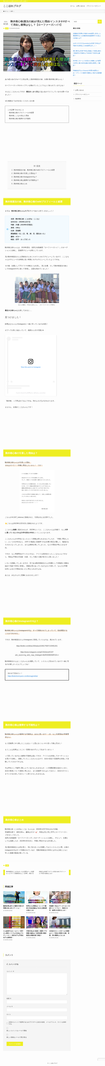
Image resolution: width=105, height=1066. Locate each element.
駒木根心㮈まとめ (20, 184)
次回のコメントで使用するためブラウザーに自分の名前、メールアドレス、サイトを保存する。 (37, 1023)
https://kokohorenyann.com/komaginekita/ (23, 676)
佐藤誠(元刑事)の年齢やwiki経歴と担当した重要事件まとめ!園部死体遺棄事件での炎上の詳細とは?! (87, 36)
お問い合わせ (79, 90)
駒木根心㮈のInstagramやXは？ (25, 177)
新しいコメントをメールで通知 (17, 1030)
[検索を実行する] (100, 22)
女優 (7, 28)
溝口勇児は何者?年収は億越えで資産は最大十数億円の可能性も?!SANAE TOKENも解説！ (87, 53)
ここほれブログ (12, 6)
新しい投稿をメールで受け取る (17, 1037)
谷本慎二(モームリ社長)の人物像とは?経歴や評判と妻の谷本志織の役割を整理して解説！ (87, 63)
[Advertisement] (37, 140)
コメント (10, 971)
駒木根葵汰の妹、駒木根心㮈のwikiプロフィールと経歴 (34, 170)
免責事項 (78, 98)
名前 (9, 998)
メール (10, 1006)
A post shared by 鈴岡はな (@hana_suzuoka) (30, 393)
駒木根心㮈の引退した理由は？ (25, 173)
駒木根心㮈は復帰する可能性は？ (26, 180)
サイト (9, 1014)
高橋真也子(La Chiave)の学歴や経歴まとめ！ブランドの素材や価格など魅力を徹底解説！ (87, 73)
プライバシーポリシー (82, 94)
